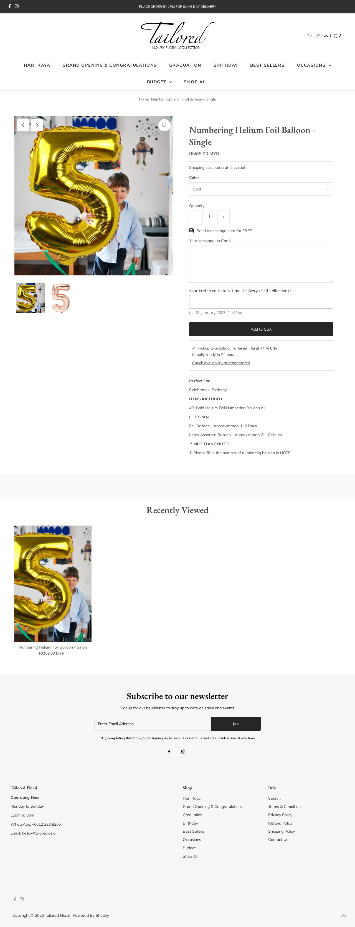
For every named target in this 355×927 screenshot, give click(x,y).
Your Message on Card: (209, 240)
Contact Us (278, 839)
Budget (189, 847)
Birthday (190, 823)
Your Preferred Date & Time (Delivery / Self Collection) (240, 290)
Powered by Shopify (91, 915)
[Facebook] (9, 6)
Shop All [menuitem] (196, 81)
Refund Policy (280, 823)
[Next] (37, 125)
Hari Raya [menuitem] (37, 65)
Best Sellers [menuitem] (267, 65)
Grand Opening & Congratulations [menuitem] (109, 65)
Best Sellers (193, 831)
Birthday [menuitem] (226, 65)
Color (194, 177)
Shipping (196, 167)
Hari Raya (192, 798)
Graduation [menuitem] (185, 65)
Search (274, 798)
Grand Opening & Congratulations (213, 806)
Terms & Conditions (285, 806)
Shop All (190, 856)
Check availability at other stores (221, 362)
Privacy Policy (280, 814)
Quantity (196, 205)
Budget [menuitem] (157, 81)
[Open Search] (310, 35)
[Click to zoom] (164, 125)
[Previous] (23, 125)
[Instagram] (16, 6)
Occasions (312, 65)
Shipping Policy (281, 831)
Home (144, 99)
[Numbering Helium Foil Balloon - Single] (53, 584)
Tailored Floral (57, 915)
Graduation (192, 814)
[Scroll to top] (343, 915)
